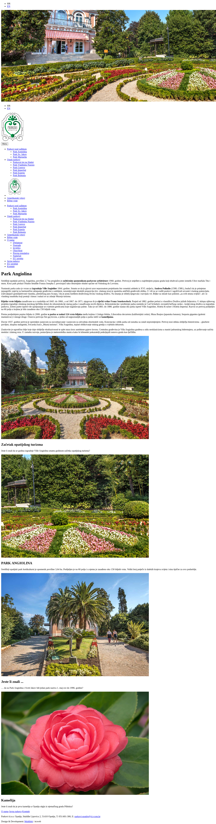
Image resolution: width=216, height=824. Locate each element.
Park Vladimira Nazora (23, 165)
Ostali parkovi (13, 159)
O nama (10, 240)
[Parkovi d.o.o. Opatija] (14, 195)
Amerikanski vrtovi (16, 198)
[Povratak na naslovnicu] (12, 141)
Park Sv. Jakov (20, 154)
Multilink (28, 821)
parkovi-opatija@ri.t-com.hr (87, 816)
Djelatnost (17, 242)
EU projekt (18, 258)
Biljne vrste (12, 200)
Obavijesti (17, 250)
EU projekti (12, 264)
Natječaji (17, 256)
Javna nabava (13, 261)
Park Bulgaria (19, 175)
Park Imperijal (19, 170)
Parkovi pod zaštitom (17, 149)
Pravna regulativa (21, 253)
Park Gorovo (19, 167)
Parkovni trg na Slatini (23, 162)
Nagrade (17, 245)
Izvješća (16, 248)
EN (8, 6)
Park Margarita (20, 157)
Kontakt (11, 266)
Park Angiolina (20, 151)
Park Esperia (19, 173)
